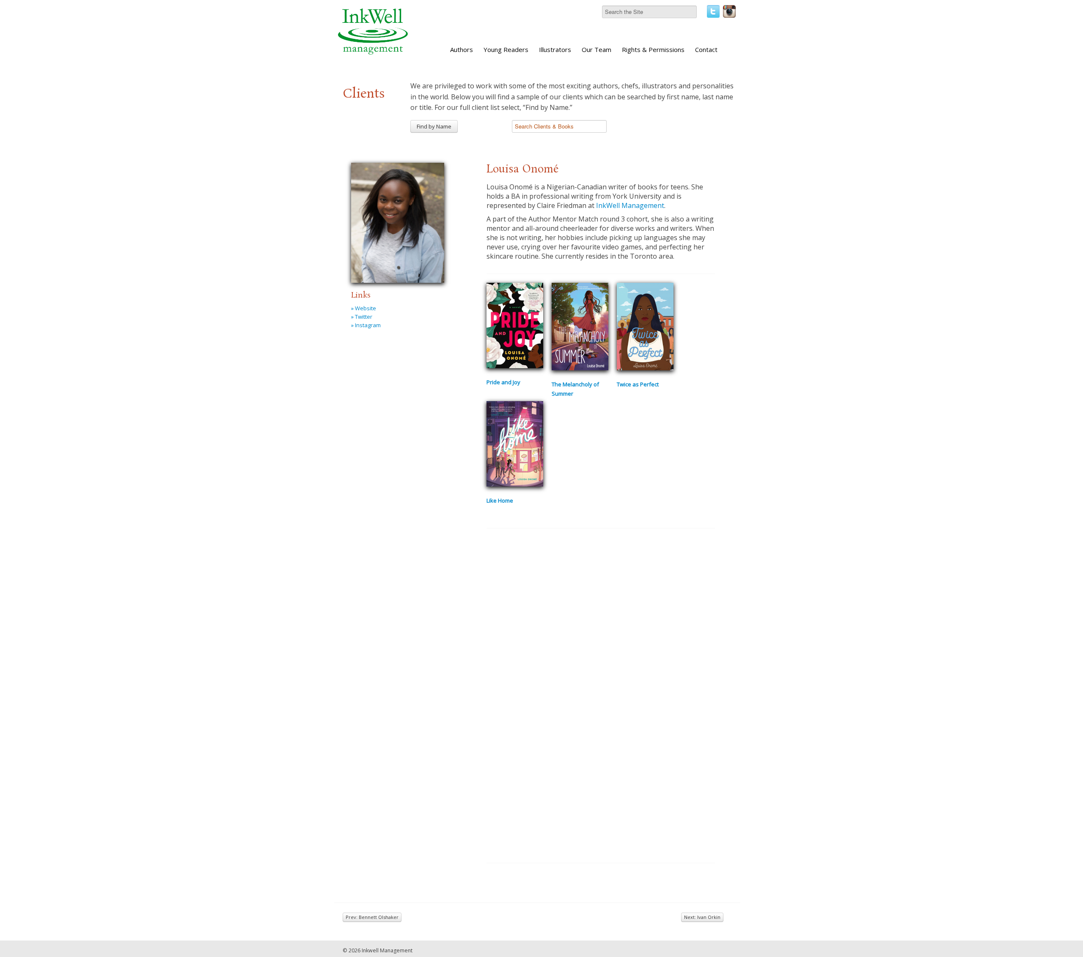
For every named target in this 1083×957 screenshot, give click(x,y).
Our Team (596, 49)
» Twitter (361, 316)
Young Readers (506, 49)
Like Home (500, 500)
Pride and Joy (503, 382)
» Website (363, 308)
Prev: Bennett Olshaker (372, 917)
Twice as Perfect (638, 384)
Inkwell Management (387, 950)
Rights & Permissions (653, 49)
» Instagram (366, 325)
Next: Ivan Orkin (702, 917)
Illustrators (555, 49)
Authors (461, 49)
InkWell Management (630, 205)
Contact (706, 49)
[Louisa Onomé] (397, 221)
